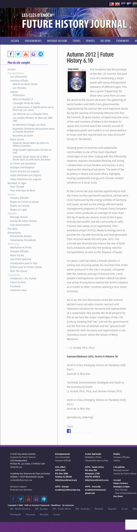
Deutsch (99, 509)
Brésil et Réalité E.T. (23, 99)
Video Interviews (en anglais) (25, 179)
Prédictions (19, 95)
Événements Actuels (21, 236)
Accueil (11, 69)
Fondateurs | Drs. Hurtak (23, 278)
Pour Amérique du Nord (22, 190)
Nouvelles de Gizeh (23, 135)
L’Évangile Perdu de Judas (26, 103)
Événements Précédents (23, 240)
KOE (27, 505)
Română (44, 514)
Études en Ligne (18, 209)
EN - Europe (41, 509)
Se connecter (68, 505)
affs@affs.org (16, 467)
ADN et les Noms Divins (25, 84)
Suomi (56, 514)
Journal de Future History (23, 221)
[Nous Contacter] (33, 54)
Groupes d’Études (19, 198)
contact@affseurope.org (21, 480)
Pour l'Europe (121, 490)
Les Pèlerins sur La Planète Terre (30, 114)
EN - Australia (83, 509)
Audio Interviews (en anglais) (25, 175)
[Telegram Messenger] (41, 54)
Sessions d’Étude (19, 80)
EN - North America (20, 509)
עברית (125, 509)
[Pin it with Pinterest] (84, 431)
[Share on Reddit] (79, 431)
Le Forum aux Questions (23, 163)
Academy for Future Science (23, 457)
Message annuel (121, 470)
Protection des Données (21, 490)
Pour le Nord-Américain (125, 493)
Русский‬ (30, 514)
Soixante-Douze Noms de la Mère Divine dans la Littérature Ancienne (31, 158)
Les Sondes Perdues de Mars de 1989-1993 (33, 119)
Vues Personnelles (20, 225)
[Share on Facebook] (69, 431)
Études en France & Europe (24, 202)
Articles (14, 92)
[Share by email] (90, 431)
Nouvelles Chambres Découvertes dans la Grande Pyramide (33, 130)
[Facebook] (11, 54)
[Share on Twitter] (74, 431)
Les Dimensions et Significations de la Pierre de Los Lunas (33, 109)
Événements (14, 232)
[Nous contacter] (36, 499)
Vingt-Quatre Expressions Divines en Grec (32, 151)
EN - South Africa (62, 509)
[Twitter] (18, 54)
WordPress (56, 505)
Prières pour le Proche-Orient (26, 267)
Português (15, 514)
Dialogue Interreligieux (22, 167)
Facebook (15, 286)
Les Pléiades (19, 88)
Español (112, 509)
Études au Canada (19, 205)
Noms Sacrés (17, 139)
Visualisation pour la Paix (23, 263)
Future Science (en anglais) (24, 171)
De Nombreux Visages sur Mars (29, 124)
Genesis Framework (40, 505)
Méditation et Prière (21, 247)
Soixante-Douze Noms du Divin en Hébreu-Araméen (31, 144)
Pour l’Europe (17, 186)
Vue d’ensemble (62, 457)
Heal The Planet (18, 271)
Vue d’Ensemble (18, 76)
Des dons (13, 228)
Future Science (18, 282)
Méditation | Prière (93, 457)
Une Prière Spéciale (20, 259)
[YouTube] (26, 54)
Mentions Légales (18, 487)
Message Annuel (19, 217)
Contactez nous (18, 290)
